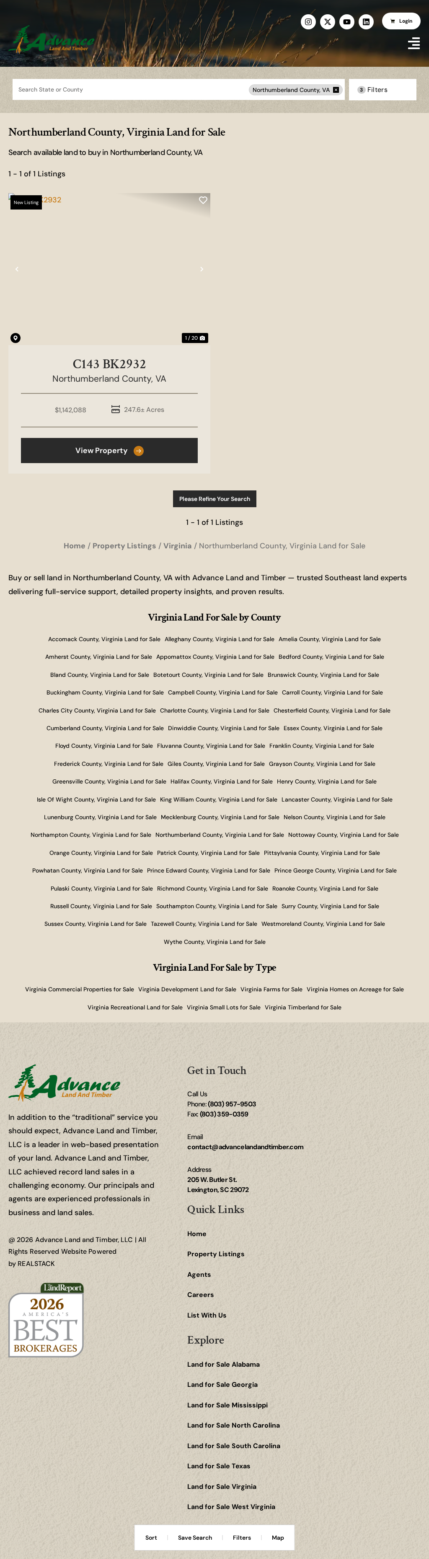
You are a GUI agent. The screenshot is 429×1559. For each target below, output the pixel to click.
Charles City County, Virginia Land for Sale (97, 710)
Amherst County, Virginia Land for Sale (98, 656)
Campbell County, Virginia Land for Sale (223, 692)
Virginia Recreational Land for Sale (135, 1007)
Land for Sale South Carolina (233, 1445)
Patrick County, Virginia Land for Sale (208, 853)
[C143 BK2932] (109, 269)
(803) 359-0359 (224, 1114)
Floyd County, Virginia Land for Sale (104, 745)
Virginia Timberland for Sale (303, 1007)
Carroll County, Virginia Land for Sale (332, 692)
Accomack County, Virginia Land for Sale (104, 639)
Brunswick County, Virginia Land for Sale (323, 675)
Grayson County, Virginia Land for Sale (322, 764)
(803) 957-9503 (232, 1104)
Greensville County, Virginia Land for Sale (109, 781)
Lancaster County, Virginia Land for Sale (337, 799)
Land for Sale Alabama (223, 1364)
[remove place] (336, 90)
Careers (200, 1294)
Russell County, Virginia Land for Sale (101, 906)
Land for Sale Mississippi (227, 1405)
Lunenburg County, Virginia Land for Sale (100, 817)
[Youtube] (346, 21)
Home (197, 1233)
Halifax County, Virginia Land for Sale (222, 781)
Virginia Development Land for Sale (187, 989)
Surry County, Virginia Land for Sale (330, 906)
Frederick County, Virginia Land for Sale (108, 764)
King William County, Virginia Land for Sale (218, 799)
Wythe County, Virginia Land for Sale (215, 942)
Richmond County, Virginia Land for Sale (212, 888)
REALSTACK (36, 1263)
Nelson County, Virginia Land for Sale (334, 817)
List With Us (207, 1315)
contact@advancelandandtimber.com (245, 1146)
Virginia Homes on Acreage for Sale (355, 989)
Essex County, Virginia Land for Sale (333, 728)
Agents (199, 1274)
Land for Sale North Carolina (233, 1425)
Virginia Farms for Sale (271, 989)
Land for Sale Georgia (222, 1384)
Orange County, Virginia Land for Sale (101, 853)
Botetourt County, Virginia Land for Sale (208, 675)
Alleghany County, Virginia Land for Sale (219, 639)
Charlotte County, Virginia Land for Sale (214, 710)
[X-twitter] (327, 21)
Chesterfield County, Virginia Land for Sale (332, 710)
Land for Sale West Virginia (231, 1506)
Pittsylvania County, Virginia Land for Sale (322, 853)
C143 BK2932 (109, 364)
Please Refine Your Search (214, 499)
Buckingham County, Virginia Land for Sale (105, 692)
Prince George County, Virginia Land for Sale (335, 870)
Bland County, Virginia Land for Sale (99, 675)
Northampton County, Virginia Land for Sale (91, 834)
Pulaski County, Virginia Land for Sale (102, 888)
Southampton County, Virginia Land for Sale (216, 906)
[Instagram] (308, 21)
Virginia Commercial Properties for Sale (79, 989)
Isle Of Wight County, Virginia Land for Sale (96, 799)
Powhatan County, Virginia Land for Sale (87, 870)
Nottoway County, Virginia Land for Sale (343, 834)
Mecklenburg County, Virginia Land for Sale (220, 817)
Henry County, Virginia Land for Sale (327, 781)
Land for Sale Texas (219, 1466)
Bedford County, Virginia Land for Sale (331, 656)
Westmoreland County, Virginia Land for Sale (323, 924)
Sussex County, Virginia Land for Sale (95, 924)
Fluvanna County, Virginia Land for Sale (211, 745)
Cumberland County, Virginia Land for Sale (105, 728)
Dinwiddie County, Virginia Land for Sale (223, 728)
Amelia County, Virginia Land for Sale (330, 639)
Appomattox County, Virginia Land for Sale (215, 656)
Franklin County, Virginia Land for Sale (321, 745)
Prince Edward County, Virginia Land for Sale (208, 870)
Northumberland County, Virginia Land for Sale (219, 834)
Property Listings (216, 1254)
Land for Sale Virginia (221, 1486)
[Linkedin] (366, 21)
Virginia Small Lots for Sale (224, 1007)
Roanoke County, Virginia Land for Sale (325, 888)
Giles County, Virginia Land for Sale (216, 764)
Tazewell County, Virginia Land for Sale (204, 924)
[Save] (203, 200)
